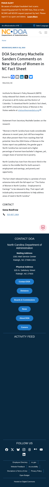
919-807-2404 (13, 214)
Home (4, 40)
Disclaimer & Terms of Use (17, 471)
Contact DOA (24, 282)
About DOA (25, 318)
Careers (24, 327)
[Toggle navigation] (46, 32)
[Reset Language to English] (34, 25)
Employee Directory (20, 462)
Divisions (25, 291)
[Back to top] (43, 227)
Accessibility (33, 467)
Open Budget (24, 475)
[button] (38, 32)
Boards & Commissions (24, 300)
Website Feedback (18, 467)
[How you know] (21, 25)
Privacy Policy (36, 471)
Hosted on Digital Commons (24, 482)
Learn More (32, 16)
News (24, 309)
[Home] (14, 31)
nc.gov (33, 462)
